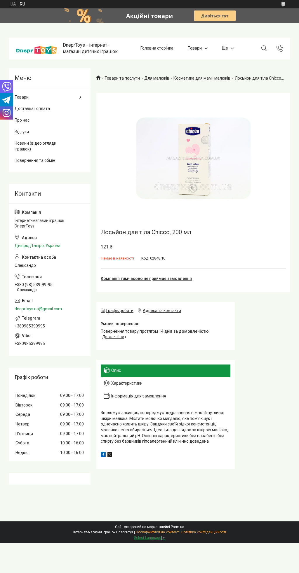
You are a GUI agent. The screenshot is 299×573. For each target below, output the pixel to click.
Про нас (22, 120)
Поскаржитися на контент (157, 532)
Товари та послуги (122, 78)
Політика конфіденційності (203, 532)
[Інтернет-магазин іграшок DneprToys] (36, 49)
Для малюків (156, 78)
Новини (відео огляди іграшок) (35, 146)
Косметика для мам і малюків (201, 78)
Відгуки (22, 131)
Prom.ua (177, 527)
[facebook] (103, 455)
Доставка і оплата (32, 108)
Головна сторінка (156, 48)
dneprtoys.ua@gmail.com (38, 308)
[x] (109, 455)
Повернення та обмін (35, 160)
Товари (195, 48)
